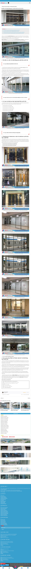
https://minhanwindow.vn (8, 387)
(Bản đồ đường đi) (4, 489)
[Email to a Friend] (26, 394)
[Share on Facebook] (24, 394)
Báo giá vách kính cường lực (5, 426)
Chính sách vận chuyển (3, 521)
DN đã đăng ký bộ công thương (4, 498)
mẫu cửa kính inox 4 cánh (10, 356)
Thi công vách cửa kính (13, 6)
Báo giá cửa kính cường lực (5, 425)
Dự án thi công (7, 6)
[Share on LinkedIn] (28, 394)
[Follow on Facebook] (1, 525)
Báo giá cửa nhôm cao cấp (4, 417)
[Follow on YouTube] (3, 525)
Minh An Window (4, 39)
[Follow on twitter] (4, 525)
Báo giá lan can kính (3, 429)
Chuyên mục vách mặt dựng (4, 514)
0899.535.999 (12, 436)
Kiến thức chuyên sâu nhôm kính (4, 507)
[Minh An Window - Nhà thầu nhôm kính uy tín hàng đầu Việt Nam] (4, 2)
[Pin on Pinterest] (27, 394)
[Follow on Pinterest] (2, 525)
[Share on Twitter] (25, 394)
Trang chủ (3, 6)
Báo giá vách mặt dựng (4, 421)
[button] (8, 2)
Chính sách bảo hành (3, 520)
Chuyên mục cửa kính (3, 509)
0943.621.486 (5, 436)
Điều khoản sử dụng (3, 519)
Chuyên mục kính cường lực (4, 508)
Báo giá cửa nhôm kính (4, 416)
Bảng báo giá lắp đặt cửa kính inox (12, 63)
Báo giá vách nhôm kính (4, 422)
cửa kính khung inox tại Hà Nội (19, 39)
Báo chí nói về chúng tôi (3, 496)
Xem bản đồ (2, 553)
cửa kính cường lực (17, 97)
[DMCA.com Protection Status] (21, 566)
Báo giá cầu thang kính (4, 430)
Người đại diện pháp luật (3, 499)
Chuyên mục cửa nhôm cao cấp (4, 515)
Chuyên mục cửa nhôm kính (4, 510)
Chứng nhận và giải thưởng (3, 497)
